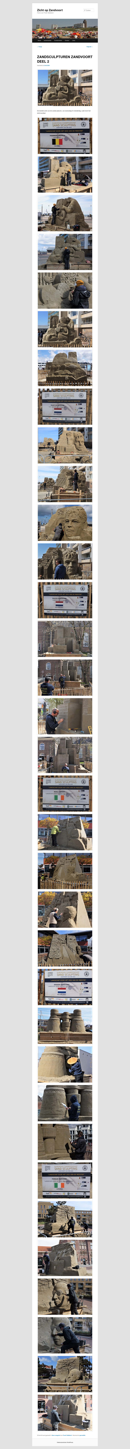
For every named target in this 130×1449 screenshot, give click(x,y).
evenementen (47, 40)
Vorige (39, 47)
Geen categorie (56, 1435)
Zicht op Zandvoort (50, 10)
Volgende (90, 47)
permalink (83, 1435)
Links (73, 40)
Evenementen (58, 40)
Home (39, 40)
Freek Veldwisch (67, 1435)
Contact (67, 40)
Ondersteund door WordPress (65, 1442)
